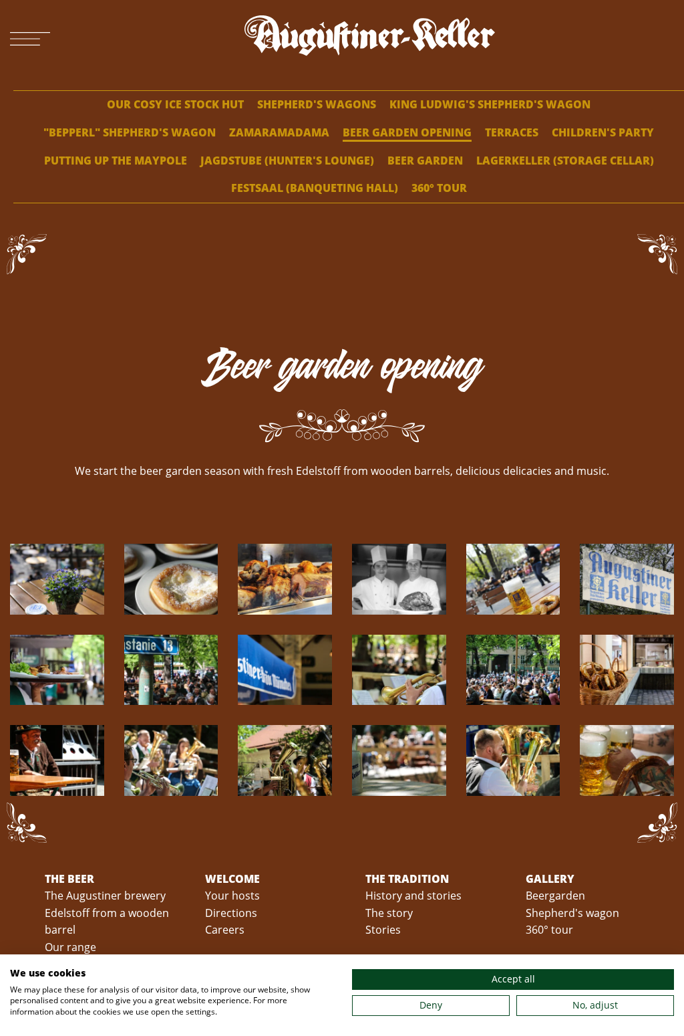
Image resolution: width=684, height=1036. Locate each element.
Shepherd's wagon (572, 913)
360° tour (439, 188)
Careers (224, 929)
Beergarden (555, 895)
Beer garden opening (407, 132)
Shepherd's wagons (316, 104)
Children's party (603, 132)
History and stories (413, 895)
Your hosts (232, 895)
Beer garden (425, 160)
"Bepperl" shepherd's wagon (129, 132)
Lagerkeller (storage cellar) (565, 160)
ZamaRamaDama (279, 132)
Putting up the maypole (115, 160)
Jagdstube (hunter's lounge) (287, 160)
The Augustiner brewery (105, 895)
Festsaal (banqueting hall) (314, 188)
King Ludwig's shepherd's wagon (489, 104)
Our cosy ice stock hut (175, 104)
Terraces (511, 132)
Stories (383, 929)
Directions (231, 913)
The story (389, 913)
